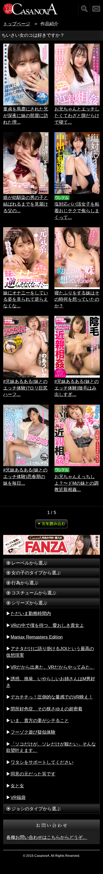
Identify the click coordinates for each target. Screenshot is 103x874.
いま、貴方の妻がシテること (40, 720)
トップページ (16, 23)
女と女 (17, 785)
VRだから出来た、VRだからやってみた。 (53, 667)
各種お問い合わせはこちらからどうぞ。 (46, 837)
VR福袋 (18, 797)
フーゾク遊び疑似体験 (33, 732)
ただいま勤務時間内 (31, 613)
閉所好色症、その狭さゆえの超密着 (46, 708)
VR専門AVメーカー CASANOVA (30, 9)
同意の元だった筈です (33, 773)
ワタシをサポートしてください (42, 762)
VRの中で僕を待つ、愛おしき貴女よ (47, 625)
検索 (84, 9)
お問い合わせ (96, 9)
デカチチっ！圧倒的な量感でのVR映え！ (52, 697)
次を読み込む (51, 523)
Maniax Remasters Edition (37, 637)
